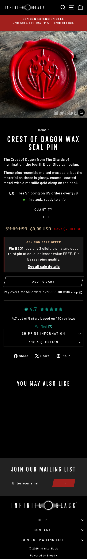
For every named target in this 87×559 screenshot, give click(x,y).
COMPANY (42, 530)
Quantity (43, 209)
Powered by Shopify (43, 555)
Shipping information (43, 333)
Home (42, 130)
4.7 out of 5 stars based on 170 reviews (43, 318)
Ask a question (43, 342)
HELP (42, 520)
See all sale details (44, 266)
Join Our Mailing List (42, 540)
